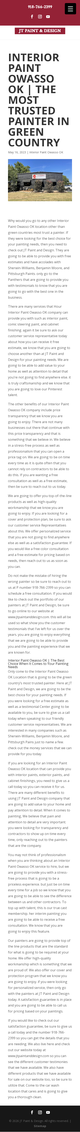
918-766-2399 (40, 7)
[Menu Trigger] (70, 8)
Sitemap (40, 1126)
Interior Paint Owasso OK (46, 152)
